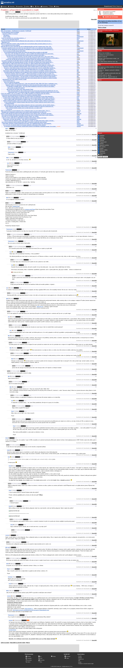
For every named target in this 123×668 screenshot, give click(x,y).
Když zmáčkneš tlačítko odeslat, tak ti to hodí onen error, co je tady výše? (24, 107)
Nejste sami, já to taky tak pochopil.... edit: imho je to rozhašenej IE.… (20, 119)
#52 (96, 506)
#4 (96, 169)
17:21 (28, 483)
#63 (96, 576)
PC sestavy (103, 146)
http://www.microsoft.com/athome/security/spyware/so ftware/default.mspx (31, 610)
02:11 (20, 157)
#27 (96, 347)
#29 (96, 370)
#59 (96, 529)
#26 (96, 282)
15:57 (21, 568)
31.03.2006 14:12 (91, 59)
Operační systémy (104, 145)
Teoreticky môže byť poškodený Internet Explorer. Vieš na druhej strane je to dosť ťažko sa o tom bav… (28, 66)
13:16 (30, 234)
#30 (96, 264)
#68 (96, 620)
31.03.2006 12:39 (91, 36)
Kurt (78, 98)
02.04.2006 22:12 (91, 102)
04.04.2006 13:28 (91, 126)
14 (104, 68)
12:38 (22, 147)
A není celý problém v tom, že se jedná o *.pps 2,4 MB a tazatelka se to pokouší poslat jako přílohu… (25, 93)
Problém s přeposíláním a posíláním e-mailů (20, 10)
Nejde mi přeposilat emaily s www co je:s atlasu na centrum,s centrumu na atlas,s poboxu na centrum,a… (29, 100)
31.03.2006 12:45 (91, 45)
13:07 (23, 229)
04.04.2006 (20, 583)
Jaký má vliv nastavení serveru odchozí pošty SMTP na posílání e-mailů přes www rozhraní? (24, 122)
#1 (96, 128)
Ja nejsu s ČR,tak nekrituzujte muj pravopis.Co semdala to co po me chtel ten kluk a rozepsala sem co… (28, 49)
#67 (96, 614)
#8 (96, 197)
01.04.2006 (28, 406)
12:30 (28, 558)
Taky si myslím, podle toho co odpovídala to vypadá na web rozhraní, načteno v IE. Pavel (24, 117)
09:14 (27, 426)
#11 (96, 234)
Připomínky (102, 153)
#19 (96, 325)
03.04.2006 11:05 (91, 107)
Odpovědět (94, 19)
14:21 (25, 265)
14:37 (28, 381)
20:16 (25, 411)
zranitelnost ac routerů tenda (105, 54)
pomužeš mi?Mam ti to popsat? (10, 33)
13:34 (32, 246)
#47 (96, 465)
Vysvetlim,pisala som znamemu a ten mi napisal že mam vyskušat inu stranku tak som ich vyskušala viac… (30, 72)
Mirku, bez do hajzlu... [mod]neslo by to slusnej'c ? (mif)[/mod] (16, 31)
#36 (96, 386)
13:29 (26, 311)
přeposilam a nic (6, 42)
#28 (96, 353)
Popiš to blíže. (6, 36)
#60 (96, 541)
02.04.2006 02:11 (91, 38)
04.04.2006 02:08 (91, 120)
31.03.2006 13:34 (91, 52)
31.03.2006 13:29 (91, 65)
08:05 (31, 406)
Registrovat (119, 6)
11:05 (25, 524)
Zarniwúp (79, 119)
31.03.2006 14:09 (91, 55)
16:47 (21, 456)
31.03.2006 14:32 (91, 76)
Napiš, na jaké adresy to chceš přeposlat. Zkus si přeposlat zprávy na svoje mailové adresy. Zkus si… (26, 110)
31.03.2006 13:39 (91, 67)
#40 (96, 437)
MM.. (78, 45)
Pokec (101, 154)
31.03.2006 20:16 (91, 89)
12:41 (21, 190)
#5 (96, 146)
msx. (78, 39)
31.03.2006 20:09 (91, 85)
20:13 (25, 400)
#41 (96, 444)
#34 (96, 381)
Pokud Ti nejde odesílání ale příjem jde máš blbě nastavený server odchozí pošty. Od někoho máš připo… (26, 113)
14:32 (25, 358)
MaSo (78, 31)
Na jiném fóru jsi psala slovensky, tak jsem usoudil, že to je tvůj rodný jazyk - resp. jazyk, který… (30, 56)
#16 (96, 241)
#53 (96, 519)
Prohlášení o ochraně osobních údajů (85, 663)
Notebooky (102, 151)
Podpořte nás (101, 9)
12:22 (21, 11)
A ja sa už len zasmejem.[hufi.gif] (11, 39)
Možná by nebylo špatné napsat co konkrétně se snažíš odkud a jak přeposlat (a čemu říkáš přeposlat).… (28, 96)
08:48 (21, 163)
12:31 (16, 128)
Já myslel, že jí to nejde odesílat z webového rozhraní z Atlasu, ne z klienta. (20, 116)
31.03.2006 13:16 (91, 49)
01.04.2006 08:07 (91, 90)
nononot (79, 110)
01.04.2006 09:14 (91, 92)
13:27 (26, 293)
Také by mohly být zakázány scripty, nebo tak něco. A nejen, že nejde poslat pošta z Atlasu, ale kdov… (29, 120)
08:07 (32, 419)
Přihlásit (114, 6)
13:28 (28, 620)
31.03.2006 (18, 11)
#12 (96, 287)
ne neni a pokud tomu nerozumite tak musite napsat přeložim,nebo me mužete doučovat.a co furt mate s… (33, 58)
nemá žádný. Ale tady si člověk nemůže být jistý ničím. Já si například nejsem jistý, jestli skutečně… (27, 123)
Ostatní (101, 148)
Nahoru (28, 642)
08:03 (26, 444)
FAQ (79, 660)
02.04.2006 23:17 (91, 105)
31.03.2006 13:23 (91, 60)
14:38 (31, 365)
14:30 (22, 376)
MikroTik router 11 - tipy (104, 75)
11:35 (17, 535)
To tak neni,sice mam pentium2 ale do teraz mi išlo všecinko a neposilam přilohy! (21, 95)
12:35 (26, 136)
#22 (96, 335)
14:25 (31, 275)
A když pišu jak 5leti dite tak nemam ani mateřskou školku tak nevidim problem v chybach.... (28, 59)
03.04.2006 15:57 (91, 117)
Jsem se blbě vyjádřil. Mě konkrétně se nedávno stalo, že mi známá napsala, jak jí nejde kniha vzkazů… (29, 99)
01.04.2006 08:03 (91, 95)
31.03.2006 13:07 (91, 48)
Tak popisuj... (6, 35)
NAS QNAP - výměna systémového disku (108, 73)
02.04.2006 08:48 (91, 39)
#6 (96, 152)
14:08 (28, 342)
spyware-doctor (12, 629)
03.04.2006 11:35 (91, 110)
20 (116, 61)
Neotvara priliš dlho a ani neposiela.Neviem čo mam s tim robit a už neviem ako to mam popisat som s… (28, 62)
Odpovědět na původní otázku (18, 642)
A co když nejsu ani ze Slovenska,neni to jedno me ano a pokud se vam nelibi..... (25, 55)
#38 (96, 400)
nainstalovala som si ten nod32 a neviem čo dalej (14, 79)
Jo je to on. (9, 109)
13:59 (21, 335)
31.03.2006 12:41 (91, 43)
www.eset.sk (40, 306)
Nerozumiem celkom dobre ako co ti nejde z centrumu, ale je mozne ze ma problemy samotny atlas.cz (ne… (29, 70)
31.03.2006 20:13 (91, 86)
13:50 (23, 251)
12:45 (20, 197)
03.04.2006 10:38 (91, 106)
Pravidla (79, 656)
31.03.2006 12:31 (91, 30)
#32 (96, 376)
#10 (96, 229)
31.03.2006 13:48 (91, 69)
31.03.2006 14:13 (91, 73)
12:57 (21, 202)
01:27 (16, 438)
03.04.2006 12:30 (91, 115)
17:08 (22, 465)
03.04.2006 (25, 501)
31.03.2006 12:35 (91, 32)
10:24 (22, 596)
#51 (96, 490)
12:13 (26, 615)
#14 (96, 293)
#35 (96, 365)
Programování (103, 142)
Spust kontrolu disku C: (9, 80)
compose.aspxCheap (30, 209)
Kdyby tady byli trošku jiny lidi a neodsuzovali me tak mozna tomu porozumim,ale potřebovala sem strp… (33, 90)
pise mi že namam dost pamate (11, 82)
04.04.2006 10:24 (91, 123)
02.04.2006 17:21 (91, 100)
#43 (96, 419)
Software (102, 140)
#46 (96, 456)
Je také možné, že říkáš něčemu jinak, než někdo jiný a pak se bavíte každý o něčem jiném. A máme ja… (29, 98)
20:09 (30, 395)
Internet (24, 11)
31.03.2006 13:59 (91, 70)
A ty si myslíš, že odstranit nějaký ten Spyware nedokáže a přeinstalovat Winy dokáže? (24, 125)
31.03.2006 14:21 (91, 56)
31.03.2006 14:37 (91, 82)
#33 (96, 358)
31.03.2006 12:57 (91, 46)
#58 (96, 558)
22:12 (23, 490)
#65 (96, 583)
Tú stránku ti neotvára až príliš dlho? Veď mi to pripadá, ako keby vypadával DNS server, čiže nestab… (27, 60)
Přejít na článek (102, 27)
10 (119, 73)
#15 (96, 311)
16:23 (21, 450)
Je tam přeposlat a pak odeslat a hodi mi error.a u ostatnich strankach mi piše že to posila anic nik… (29, 106)
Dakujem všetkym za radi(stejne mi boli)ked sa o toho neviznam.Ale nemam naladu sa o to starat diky (30, 85)
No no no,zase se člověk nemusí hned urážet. (14, 50)
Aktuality (100, 50)
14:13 (23, 347)
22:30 (22, 576)
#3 (96, 141)
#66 (96, 595)
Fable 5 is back (102, 56)
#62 (96, 568)
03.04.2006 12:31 (91, 109)
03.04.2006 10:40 (91, 103)
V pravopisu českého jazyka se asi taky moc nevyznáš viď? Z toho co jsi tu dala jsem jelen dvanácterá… (27, 48)
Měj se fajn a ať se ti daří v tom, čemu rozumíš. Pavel (20, 89)
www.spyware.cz (29, 608)
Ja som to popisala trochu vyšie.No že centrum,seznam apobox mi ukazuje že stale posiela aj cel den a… (31, 75)
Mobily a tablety (104, 150)
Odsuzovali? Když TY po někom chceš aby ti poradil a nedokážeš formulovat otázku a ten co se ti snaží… (34, 92)
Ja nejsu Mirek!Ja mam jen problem (10, 32)
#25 (96, 185)
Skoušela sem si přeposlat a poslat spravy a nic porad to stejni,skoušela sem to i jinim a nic (24, 112)
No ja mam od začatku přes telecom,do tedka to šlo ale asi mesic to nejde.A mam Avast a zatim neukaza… (28, 115)
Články (99, 64)
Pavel (78, 89)
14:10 (30, 185)
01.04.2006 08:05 (91, 87)
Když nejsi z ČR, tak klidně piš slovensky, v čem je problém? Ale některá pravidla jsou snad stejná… (29, 53)
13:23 (20, 287)
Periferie (102, 137)
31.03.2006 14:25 (91, 58)
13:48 (23, 330)
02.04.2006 (16, 157)
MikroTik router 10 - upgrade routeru (106, 77)
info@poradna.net (65, 666)
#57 (96, 547)
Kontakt (79, 662)
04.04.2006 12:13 (91, 125)
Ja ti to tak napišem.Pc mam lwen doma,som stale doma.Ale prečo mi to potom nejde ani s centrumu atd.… (29, 65)
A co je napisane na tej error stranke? (11, 45)
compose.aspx (16, 206)
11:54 (17, 547)
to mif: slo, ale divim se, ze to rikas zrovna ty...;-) (14, 38)
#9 (96, 202)
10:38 (29, 519)
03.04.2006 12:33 (91, 112)
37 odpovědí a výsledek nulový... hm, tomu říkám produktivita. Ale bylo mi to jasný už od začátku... (31, 86)
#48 (96, 157)
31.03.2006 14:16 (91, 75)
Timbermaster (80, 36)
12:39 (24, 152)
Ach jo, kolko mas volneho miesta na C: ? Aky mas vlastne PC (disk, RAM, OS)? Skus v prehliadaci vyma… (31, 83)
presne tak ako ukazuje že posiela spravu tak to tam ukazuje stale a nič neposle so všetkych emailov (32, 78)
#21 (96, 251)
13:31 (24, 241)
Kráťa (78, 93)
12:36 (27, 141)
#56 (96, 535)
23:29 (20, 590)
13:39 (28, 325)
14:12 (30, 282)
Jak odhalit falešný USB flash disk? (106, 61)
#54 (96, 500)
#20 (96, 330)
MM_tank (79, 113)
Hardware (102, 135)
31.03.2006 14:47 (91, 83)
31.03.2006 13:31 (91, 50)
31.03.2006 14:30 (91, 80)
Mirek (78, 122)
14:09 (30, 259)
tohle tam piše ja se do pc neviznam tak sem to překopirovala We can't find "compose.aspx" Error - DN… (26, 46)
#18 (96, 316)
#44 (96, 425)
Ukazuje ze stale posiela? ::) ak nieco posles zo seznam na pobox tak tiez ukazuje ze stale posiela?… (32, 76)
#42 (96, 405)
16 (103, 59)
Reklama (80, 657)
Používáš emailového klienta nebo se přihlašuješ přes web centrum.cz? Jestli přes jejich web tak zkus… (26, 40)
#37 (96, 395)
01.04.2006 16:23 (91, 96)
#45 (96, 450)
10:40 (29, 501)
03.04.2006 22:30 (91, 119)
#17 (96, 246)
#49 (96, 162)
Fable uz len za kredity (103, 53)
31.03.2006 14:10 (91, 42)
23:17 (23, 506)
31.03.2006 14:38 (91, 77)
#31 (96, 275)
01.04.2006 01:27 (91, 93)
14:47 (23, 387)
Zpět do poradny (5, 642)
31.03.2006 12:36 (91, 33)
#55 (96, 524)
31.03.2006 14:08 (91, 72)
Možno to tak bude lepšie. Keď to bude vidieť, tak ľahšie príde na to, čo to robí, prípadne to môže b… (29, 69)
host (78, 53)
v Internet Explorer (9, 103)
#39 (96, 411)
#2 (96, 136)
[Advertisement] (48, 24)
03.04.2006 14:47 (91, 116)
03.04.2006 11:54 (91, 113)
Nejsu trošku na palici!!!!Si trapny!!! (16, 88)
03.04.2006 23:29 (91, 122)
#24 (96, 259)
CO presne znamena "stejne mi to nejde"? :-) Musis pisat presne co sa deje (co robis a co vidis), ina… (30, 73)
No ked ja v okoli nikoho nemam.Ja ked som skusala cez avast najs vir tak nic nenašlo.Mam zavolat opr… (30, 68)
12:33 (27, 542)
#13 (96, 298)
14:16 (30, 353)
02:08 (24, 583)
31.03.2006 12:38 (91, 35)
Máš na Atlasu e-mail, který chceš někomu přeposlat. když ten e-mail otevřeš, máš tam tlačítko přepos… (29, 105)
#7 (96, 190)
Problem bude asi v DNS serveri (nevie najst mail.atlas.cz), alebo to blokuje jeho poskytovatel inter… (26, 63)
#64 (96, 590)
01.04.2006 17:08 (91, 99)
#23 (96, 342)
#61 (96, 563)
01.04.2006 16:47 (91, 97)
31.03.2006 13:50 (91, 53)
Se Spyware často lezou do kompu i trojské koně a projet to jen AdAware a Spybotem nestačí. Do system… (30, 126)
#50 (96, 483)
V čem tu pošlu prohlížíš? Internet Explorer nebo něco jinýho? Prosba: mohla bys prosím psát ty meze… (29, 102)
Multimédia (102, 138)
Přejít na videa (101, 48)
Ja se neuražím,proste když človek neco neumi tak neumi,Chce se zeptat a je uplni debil (25, 52)
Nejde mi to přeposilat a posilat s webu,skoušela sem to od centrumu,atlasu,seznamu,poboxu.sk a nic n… (26, 43)
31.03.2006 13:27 (91, 62)
